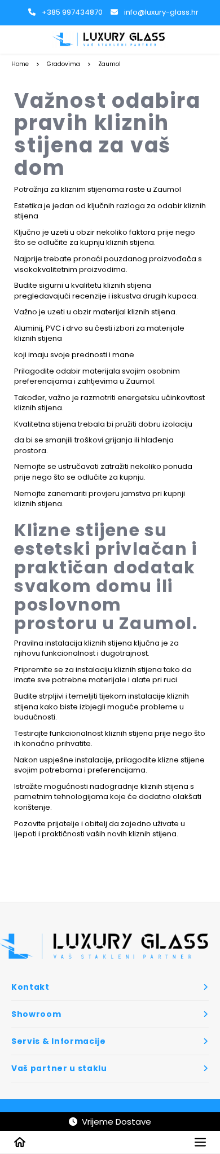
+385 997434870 (72, 12)
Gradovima (63, 64)
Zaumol (109, 64)
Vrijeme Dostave (114, 1121)
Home (20, 64)
